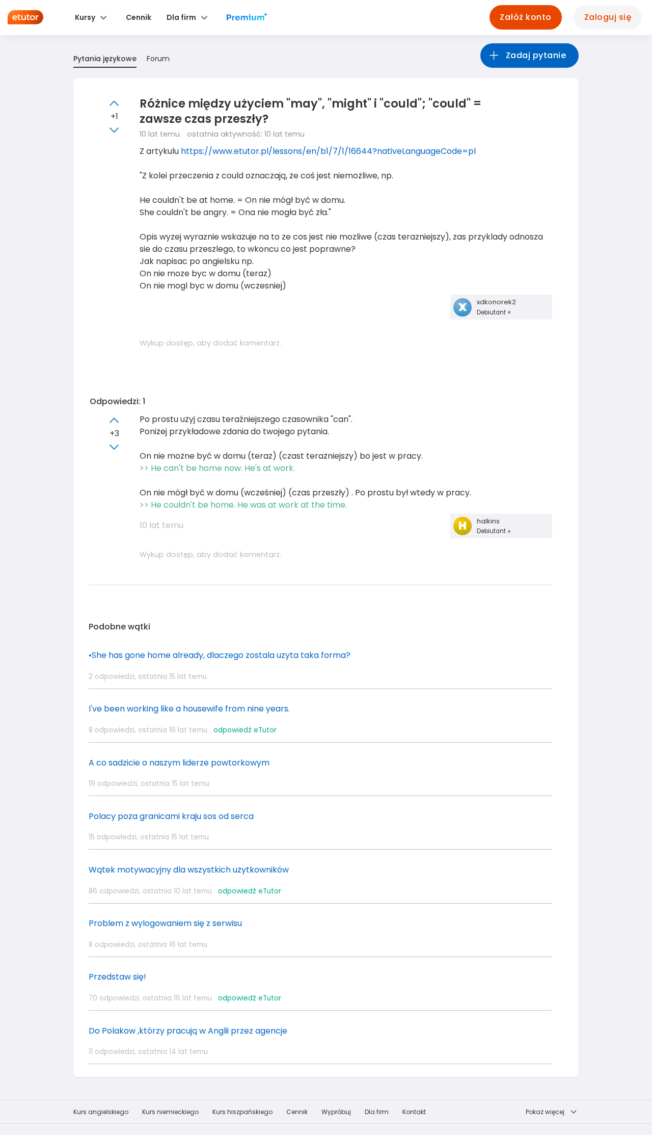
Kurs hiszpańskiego (242, 1111)
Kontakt (414, 1111)
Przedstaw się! (117, 977)
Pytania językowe (105, 59)
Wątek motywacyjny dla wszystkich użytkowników (189, 870)
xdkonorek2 (496, 302)
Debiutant (492, 312)
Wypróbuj (336, 1111)
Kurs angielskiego (100, 1111)
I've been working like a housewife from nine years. (189, 709)
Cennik (297, 1111)
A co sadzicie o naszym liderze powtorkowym (179, 763)
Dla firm (377, 1111)
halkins (488, 521)
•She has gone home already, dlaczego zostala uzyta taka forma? (219, 655)
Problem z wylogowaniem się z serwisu (165, 923)
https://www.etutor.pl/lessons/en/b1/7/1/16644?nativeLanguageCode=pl (328, 151)
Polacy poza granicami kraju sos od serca (171, 816)
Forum (158, 59)
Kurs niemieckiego (170, 1111)
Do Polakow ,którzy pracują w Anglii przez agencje (188, 1031)
